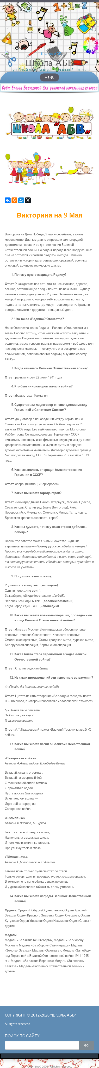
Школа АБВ (49, 62)
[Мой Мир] (21, 200)
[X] (28, 200)
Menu (49, 77)
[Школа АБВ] (49, 54)
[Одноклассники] (14, 200)
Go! (86, 1045)
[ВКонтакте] (8, 200)
